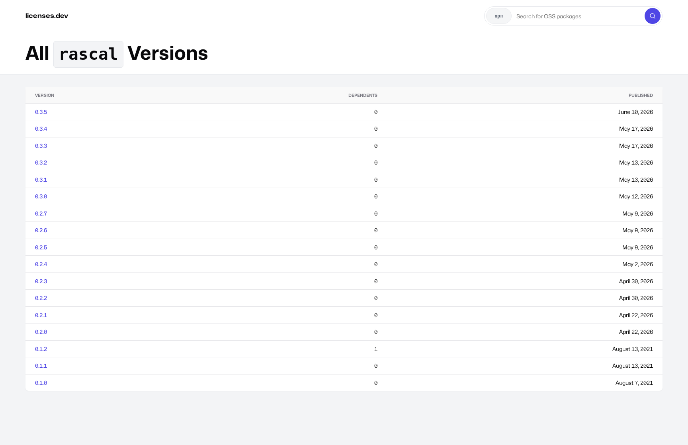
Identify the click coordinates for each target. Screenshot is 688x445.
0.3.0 (41, 196)
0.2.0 (41, 331)
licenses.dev (46, 16)
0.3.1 (41, 179)
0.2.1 (41, 315)
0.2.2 (41, 297)
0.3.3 (41, 145)
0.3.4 (41, 128)
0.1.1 (41, 365)
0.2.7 (41, 213)
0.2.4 (41, 264)
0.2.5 (41, 247)
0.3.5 (41, 111)
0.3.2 (41, 162)
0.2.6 (41, 230)
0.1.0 (41, 382)
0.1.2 (41, 348)
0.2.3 (41, 281)
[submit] (653, 16)
